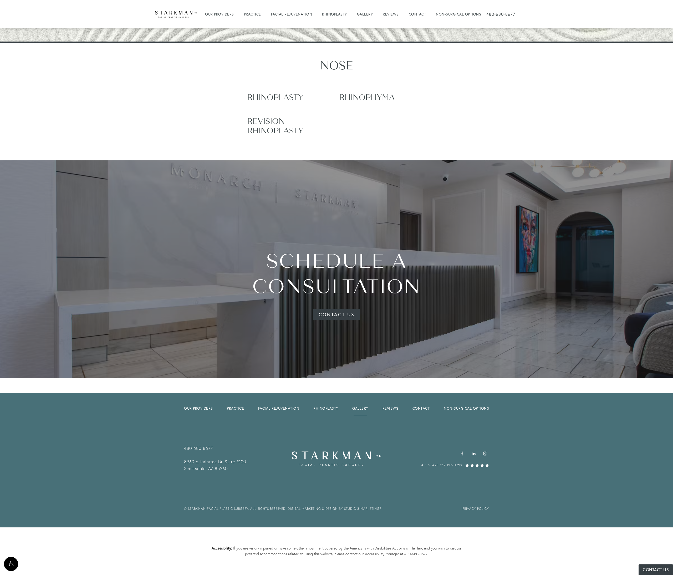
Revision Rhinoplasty (275, 126)
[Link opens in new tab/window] (462, 453)
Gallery (365, 14)
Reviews (391, 14)
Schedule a (336, 274)
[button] (11, 564)
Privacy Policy (475, 509)
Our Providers (219, 14)
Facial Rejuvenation (291, 14)
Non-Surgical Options (458, 14)
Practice (252, 14)
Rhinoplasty (334, 14)
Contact (417, 14)
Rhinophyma (367, 97)
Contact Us (337, 314)
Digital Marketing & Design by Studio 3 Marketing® (334, 509)
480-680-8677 (415, 553)
